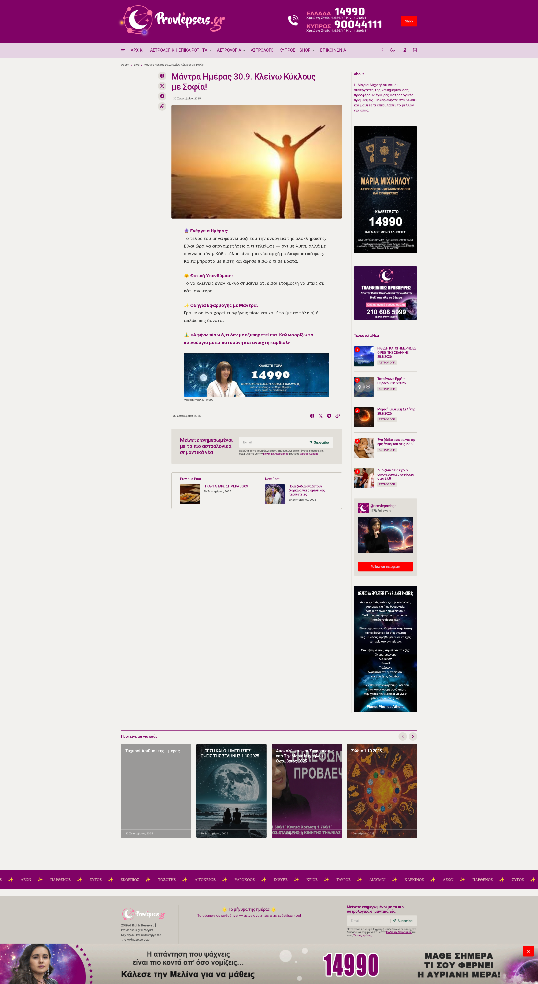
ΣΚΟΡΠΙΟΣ (96, 880)
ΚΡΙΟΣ (278, 880)
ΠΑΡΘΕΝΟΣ (27, 880)
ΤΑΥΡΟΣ (310, 880)
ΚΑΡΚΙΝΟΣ (380, 880)
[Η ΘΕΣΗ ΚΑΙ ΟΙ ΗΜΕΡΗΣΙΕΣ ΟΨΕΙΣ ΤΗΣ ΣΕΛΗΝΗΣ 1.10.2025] (231, 791)
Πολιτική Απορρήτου (276, 453)
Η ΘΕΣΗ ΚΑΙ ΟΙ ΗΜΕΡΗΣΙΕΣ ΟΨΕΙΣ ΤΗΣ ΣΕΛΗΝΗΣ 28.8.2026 (396, 352)
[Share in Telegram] (162, 96)
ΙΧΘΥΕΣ (247, 880)
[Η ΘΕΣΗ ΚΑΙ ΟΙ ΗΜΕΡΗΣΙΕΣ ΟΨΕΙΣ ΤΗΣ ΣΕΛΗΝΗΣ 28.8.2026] (364, 356)
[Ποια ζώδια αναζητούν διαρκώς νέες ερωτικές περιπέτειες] (299, 491)
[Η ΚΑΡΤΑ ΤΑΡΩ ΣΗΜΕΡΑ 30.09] (214, 491)
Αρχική (125, 64)
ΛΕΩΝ (414, 880)
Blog (136, 64)
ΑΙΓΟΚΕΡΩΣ (171, 880)
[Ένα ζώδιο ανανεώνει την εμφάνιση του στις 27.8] (364, 448)
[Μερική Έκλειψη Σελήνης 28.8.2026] (364, 417)
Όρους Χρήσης (309, 453)
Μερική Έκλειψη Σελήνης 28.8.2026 (396, 411)
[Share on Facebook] (162, 76)
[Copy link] (162, 106)
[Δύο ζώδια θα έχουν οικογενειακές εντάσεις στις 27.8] (364, 478)
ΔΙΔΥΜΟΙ (344, 880)
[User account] (405, 50)
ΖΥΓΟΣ (62, 880)
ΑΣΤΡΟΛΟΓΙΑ (387, 362)
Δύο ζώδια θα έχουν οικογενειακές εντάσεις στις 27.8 (395, 474)
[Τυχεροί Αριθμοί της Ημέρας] (156, 791)
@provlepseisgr (383, 506)
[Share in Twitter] (162, 86)
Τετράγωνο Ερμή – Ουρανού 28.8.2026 (391, 381)
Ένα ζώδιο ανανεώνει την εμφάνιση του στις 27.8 (396, 442)
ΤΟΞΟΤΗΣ (133, 880)
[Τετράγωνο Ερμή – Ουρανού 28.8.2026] (364, 387)
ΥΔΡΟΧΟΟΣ (211, 880)
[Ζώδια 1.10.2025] (382, 791)
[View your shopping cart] (415, 50)
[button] (123, 50)
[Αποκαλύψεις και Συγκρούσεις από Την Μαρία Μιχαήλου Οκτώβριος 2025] (307, 791)
